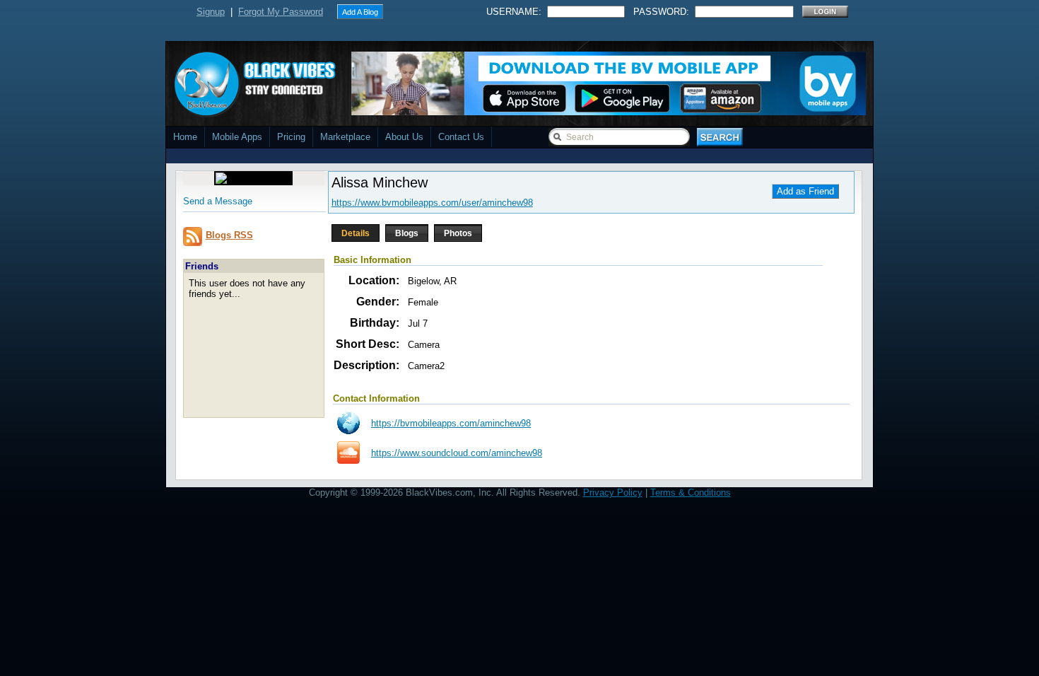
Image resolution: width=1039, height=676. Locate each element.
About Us (404, 137)
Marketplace (345, 137)
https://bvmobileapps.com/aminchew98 (451, 423)
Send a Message (217, 201)
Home (185, 137)
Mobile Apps (237, 137)
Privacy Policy (612, 492)
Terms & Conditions (690, 492)
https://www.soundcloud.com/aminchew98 (456, 453)
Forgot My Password (280, 11)
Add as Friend (805, 191)
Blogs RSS (229, 235)
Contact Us (461, 137)
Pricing (291, 137)
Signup (210, 11)
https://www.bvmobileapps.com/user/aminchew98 (432, 202)
